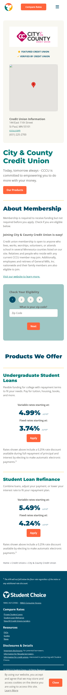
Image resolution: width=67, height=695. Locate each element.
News (6, 639)
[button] (33, 85)
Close (55, 682)
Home (6, 562)
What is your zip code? (33, 307)
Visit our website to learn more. (21, 276)
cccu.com (14, 130)
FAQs (6, 632)
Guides (7, 635)
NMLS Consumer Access (30, 603)
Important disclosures (13, 650)
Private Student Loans (13, 614)
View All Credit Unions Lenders (17, 621)
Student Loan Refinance (14, 617)
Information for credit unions (16, 657)
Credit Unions (19, 562)
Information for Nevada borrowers (19, 653)
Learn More (11, 690)
